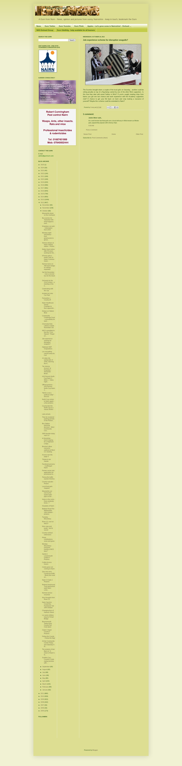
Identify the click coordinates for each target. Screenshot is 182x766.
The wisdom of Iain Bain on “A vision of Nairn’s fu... (48, 651)
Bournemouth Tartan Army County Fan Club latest (47, 624)
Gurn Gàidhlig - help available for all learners (76, 30)
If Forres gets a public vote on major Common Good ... (48, 258)
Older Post (139, 134)
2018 (42, 185)
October (45, 211)
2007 (42, 705)
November (46, 208)
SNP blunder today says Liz (48, 434)
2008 (42, 702)
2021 (42, 176)
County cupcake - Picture (48, 482)
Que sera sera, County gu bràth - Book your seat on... (48, 574)
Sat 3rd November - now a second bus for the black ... (48, 274)
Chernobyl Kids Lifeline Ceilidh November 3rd (48, 325)
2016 (42, 191)
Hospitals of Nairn (48, 506)
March (44, 684)
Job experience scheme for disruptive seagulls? (47, 341)
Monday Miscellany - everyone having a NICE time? (48, 547)
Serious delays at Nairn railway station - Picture (48, 244)
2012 (42, 202)
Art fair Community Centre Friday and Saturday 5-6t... (48, 643)
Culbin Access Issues (47, 563)
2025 (42, 165)
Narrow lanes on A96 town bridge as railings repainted (48, 266)
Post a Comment (91, 130)
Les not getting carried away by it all (48, 353)
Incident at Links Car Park (47, 294)
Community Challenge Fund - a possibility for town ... (48, 318)
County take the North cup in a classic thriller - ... (48, 408)
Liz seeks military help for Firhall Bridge (48, 617)
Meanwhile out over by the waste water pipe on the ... (47, 493)
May (44, 678)
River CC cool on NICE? (48, 522)
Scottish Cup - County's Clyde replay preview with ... (48, 660)
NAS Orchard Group (45, 30)
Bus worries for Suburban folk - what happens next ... (48, 220)
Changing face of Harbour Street (48, 611)
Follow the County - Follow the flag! (48, 637)
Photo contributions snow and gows (48, 539)
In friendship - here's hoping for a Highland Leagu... (47, 441)
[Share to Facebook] (115, 107)
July (43, 672)
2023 (42, 170)
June (44, 675)
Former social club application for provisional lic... (48, 472)
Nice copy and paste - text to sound (47, 528)
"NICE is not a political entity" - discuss (48, 394)
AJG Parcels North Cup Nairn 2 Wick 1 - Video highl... (48, 379)
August (44, 669)
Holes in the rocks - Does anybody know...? (48, 501)
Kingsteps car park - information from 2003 (48, 228)
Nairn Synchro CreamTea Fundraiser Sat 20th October (48, 604)
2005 (42, 711)
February (45, 687)
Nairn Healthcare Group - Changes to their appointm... (48, 305)
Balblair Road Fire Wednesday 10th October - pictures (48, 511)
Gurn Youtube (65, 26)
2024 (42, 168)
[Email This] (108, 107)
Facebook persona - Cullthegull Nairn (48, 466)
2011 (42, 693)
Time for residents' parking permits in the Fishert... (48, 419)
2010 (42, 696)
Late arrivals (46, 414)
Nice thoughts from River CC (48, 598)
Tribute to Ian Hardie (46, 460)
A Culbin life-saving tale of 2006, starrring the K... (48, 360)
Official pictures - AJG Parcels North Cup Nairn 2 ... (48, 387)
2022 (42, 173)
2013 (42, 199)
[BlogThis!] (110, 107)
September (46, 667)
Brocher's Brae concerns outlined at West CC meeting (48, 449)
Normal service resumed (47, 593)
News (38, 26)
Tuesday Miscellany (46, 518)
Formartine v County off (46, 299)
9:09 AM (91, 126)
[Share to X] (112, 107)
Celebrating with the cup (47, 289)
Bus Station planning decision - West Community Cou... (48, 427)
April (44, 681)
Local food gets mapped (47, 487)
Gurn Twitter (50, 26)
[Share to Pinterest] (117, 107)
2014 (42, 197)
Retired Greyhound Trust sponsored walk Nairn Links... (48, 587)
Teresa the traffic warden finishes (48, 478)
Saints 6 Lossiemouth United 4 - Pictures (47, 556)
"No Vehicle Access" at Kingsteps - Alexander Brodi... (47, 370)
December (46, 205)
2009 (42, 699)
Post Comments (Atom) (100, 138)
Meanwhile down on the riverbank (48, 214)
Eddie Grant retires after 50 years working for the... (48, 251)
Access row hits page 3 (47, 455)
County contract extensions (47, 533)
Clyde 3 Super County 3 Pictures (47, 631)
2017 (42, 188)
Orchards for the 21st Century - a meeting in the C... (48, 283)
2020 (42, 179)
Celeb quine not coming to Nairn (48, 568)
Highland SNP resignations (47, 348)
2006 (42, 708)
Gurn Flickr (79, 26)
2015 (42, 194)
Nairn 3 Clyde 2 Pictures (47, 581)
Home (114, 134)
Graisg (92, 107)
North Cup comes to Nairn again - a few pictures (48, 401)
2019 (42, 182)
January (45, 690)
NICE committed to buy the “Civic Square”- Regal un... (48, 333)
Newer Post (87, 134)
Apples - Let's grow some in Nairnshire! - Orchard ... (109, 26)
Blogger (95, 750)
